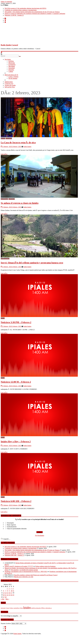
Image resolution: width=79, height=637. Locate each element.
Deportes (11, 70)
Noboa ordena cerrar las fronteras (45, 566)
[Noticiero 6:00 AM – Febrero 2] (39, 495)
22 (7, 595)
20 (4, 595)
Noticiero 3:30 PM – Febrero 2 (16, 322)
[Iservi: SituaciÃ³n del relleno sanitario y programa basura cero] (39, 257)
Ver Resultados (39, 535)
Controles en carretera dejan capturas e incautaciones (21, 10)
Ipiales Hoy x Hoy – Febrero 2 (16, 441)
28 (5, 597)
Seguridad (11, 68)
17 (11, 593)
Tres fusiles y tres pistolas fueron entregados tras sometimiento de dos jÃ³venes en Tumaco (32, 12)
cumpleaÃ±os (16, 608)
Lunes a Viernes (13, 76)
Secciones (8, 59)
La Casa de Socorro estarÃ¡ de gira (18, 142)
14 (5, 593)
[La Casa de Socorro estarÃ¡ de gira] (36, 136)
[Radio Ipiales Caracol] (1, 52)
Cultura (10, 71)
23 (9, 595)
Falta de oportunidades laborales (17, 528)
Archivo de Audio (10, 85)
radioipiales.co (48, 608)
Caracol (7, 608)
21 (5, 595)
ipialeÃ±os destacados (36, 608)
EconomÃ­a (11, 64)
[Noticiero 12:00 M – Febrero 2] (39, 376)
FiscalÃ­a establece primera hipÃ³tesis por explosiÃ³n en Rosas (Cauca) (35, 575)
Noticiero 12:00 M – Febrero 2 (16, 382)
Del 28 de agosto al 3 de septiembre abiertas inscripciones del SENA (25, 8)
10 (11, 590)
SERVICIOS (9, 82)
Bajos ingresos (11, 525)
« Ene (2, 599)
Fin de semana (12, 78)
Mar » (7, 599)
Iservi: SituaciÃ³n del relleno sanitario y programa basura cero (32, 262)
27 (4, 597)
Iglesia (21, 608)
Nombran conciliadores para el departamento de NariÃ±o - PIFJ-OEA (26, 571)
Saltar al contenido (6, 1)
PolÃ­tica (11, 61)
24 (11, 595)
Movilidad (11, 66)
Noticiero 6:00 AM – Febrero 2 (16, 501)
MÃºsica (43, 608)
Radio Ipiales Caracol (9, 45)
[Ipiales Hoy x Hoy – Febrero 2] (39, 436)
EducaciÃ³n (4, 199)
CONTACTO (9, 83)
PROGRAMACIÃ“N (11, 75)
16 (9, 593)
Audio (3, 318)
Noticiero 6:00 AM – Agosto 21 (14, 555)
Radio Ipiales (27, 146)
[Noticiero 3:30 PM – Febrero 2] (39, 316)
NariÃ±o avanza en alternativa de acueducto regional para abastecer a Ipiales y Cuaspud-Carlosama (35, 13)
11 (13, 590)
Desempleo (10, 523)
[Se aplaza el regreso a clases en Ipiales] (39, 197)
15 (7, 593)
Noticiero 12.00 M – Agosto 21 (14, 15)
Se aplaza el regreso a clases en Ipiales (19, 203)
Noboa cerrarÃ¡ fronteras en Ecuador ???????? (19, 566)
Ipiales (27, 607)
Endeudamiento (12, 527)
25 (13, 595)
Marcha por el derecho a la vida (23, 577)
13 (4, 593)
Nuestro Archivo (6, 623)
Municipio (11, 63)
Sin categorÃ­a (5, 258)
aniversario (3, 608)
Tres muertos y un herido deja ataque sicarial (24, 570)
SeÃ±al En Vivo (10, 87)
